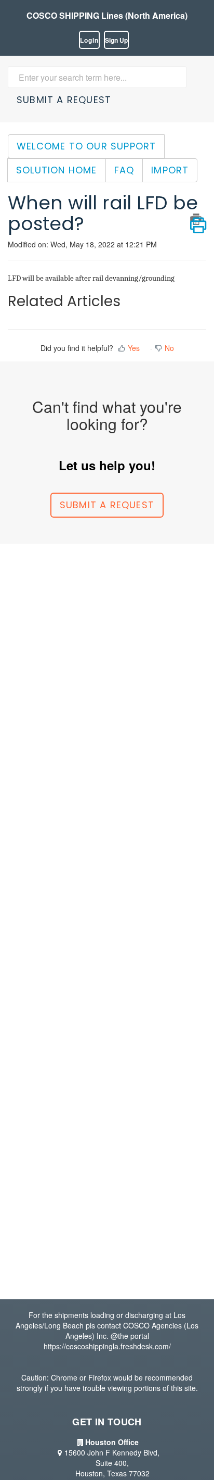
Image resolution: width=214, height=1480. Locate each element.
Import (170, 170)
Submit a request (64, 99)
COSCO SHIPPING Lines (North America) (107, 15)
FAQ (124, 170)
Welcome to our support (86, 146)
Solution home (56, 170)
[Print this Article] (198, 219)
